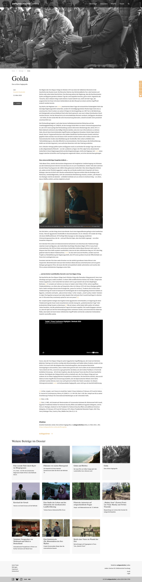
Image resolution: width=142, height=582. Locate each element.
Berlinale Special (87, 226)
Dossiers (104, 3)
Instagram (140, 92)
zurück (18, 103)
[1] (46, 284)
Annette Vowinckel (19, 92)
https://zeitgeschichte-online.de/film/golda (52, 427)
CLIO (25, 579)
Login (128, 573)
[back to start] (25, 3)
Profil (113, 3)
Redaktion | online (120, 565)
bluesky (140, 95)
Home (13, 71)
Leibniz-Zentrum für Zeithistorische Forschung (117, 568)
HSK (29, 579)
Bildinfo (138, 67)
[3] (66, 305)
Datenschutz (15, 571)
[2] (78, 297)
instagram (22, 579)
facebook (14, 579)
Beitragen (14, 567)
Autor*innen (15, 565)
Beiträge (93, 3)
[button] (140, 82)
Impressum (15, 569)
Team (121, 3)
